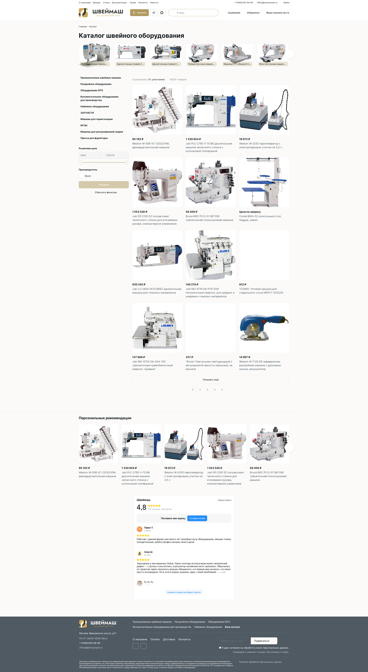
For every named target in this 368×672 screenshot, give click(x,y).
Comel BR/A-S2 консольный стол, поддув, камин (260, 218)
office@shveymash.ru (90, 647)
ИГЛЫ (83, 125)
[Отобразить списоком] (288, 79)
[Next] (228, 389)
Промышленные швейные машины (100, 77)
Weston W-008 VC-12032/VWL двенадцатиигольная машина (151, 145)
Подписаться (261, 640)
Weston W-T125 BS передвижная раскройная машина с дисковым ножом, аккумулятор (260, 365)
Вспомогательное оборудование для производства (99, 98)
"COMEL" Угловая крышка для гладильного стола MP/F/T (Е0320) (261, 290)
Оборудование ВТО (91, 90)
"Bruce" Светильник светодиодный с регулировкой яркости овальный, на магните (209, 365)
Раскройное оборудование (96, 84)
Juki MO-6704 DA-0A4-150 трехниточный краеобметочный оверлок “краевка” (152, 365)
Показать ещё (211, 379)
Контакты (185, 639)
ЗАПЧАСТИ (87, 112)
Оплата (155, 639)
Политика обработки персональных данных (260, 662)
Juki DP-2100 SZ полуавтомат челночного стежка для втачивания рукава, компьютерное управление (154, 220)
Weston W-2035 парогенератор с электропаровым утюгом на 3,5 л (260, 145)
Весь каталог (232, 626)
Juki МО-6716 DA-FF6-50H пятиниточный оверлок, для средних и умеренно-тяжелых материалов (210, 292)
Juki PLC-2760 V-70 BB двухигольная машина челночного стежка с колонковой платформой (209, 147)
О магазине (140, 639)
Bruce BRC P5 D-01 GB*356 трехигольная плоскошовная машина (209, 218)
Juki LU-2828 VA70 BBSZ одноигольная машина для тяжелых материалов (156, 290)
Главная (83, 26)
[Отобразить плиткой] (284, 79)
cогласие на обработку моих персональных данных (258, 647)
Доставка (169, 639)
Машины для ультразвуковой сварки (101, 131)
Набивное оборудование (94, 106)
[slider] (81, 162)
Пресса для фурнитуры (94, 138)
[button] (289, 54)
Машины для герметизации (96, 119)
